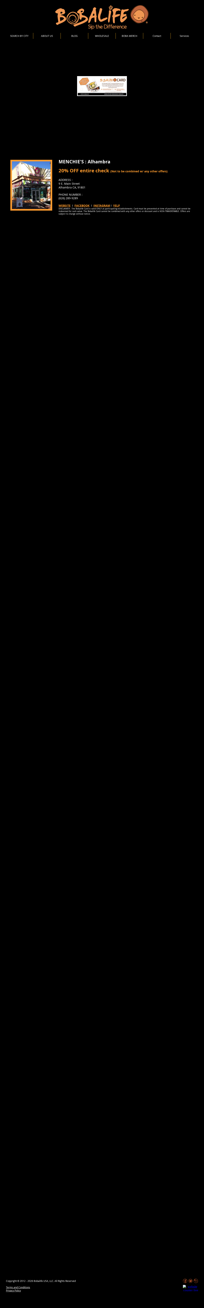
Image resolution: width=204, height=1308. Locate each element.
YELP (116, 205)
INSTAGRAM (101, 205)
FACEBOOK (82, 205)
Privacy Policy (13, 1290)
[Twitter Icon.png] (190, 1281)
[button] (184, 36)
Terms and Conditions (18, 1287)
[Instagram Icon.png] (196, 1281)
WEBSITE (65, 205)
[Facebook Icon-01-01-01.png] (185, 1281)
